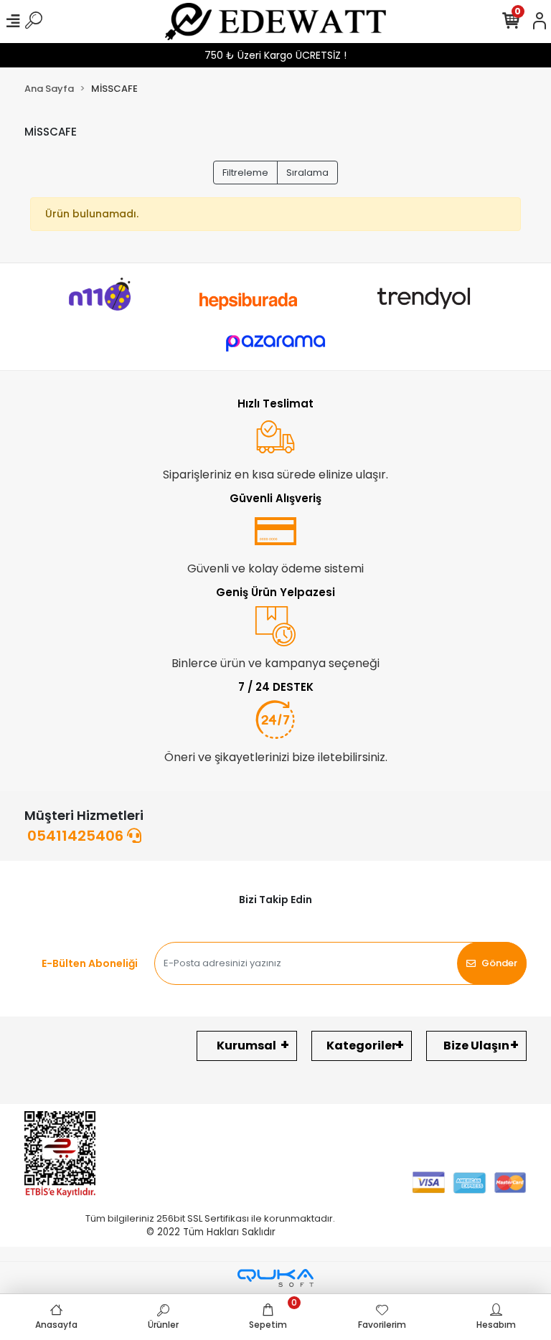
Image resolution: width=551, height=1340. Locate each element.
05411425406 (77, 836)
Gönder (499, 963)
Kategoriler (361, 1045)
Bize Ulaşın (476, 1045)
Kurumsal (246, 1045)
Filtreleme (245, 172)
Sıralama (307, 172)
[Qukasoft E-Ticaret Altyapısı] (275, 1278)
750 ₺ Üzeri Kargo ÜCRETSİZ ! (275, 55)
